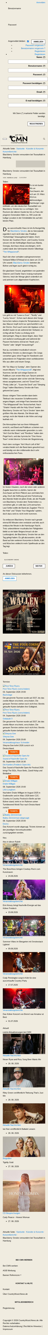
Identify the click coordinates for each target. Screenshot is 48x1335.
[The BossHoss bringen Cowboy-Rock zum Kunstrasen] (24, 853)
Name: (40, 57)
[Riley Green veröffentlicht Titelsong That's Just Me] (24, 1077)
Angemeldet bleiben (16, 41)
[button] (12, 1275)
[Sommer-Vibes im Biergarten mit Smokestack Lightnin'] (24, 926)
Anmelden (10, 578)
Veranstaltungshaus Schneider (16, 742)
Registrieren (40, 51)
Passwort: (38, 74)
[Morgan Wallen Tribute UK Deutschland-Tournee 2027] (24, 612)
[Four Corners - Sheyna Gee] (24, 658)
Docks (6, 824)
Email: (40, 92)
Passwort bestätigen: (33, 83)
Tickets (14, 752)
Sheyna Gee (8, 736)
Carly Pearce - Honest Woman (16, 1217)
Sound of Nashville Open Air (15, 759)
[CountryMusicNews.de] (19, 139)
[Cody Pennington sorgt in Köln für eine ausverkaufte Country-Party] (24, 962)
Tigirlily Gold (8, 1162)
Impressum (8, 1329)
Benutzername (14, 8)
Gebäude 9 (7, 719)
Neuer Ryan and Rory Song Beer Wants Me (22, 1059)
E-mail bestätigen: (34, 100)
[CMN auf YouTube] (36, 164)
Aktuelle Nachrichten (12, 1055)
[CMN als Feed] (41, 164)
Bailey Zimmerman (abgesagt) (16, 818)
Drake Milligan (9, 784)
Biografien (7, 1158)
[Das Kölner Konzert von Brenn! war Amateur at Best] (24, 998)
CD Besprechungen (11, 1213)
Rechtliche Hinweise (32, 1326)
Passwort (12, 25)
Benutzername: (35, 66)
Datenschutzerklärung (12, 1326)
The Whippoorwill (10, 252)
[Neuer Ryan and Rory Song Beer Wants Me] (24, 1044)
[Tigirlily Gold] (24, 1146)
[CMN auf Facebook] (20, 164)
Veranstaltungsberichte (13, 865)
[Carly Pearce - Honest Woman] (24, 1191)
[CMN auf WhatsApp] (30, 164)
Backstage (7, 695)
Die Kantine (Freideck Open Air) (16, 764)
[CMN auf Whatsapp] (32, 1247)
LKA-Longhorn (9, 790)
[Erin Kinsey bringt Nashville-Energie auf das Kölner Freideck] (24, 889)
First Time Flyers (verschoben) (16, 689)
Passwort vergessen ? (35, 45)
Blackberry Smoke (18, 231)
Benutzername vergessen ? (33, 48)
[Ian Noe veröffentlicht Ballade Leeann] (24, 1113)
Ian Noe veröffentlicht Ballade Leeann (19, 1129)
